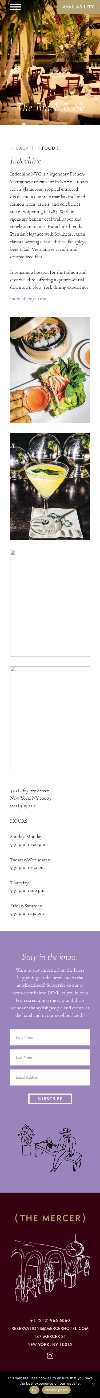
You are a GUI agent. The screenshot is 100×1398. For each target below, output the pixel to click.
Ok (34, 1390)
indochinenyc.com (28, 298)
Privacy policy (56, 1390)
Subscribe (50, 1098)
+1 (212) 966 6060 (50, 1320)
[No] (93, 1384)
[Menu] (15, 7)
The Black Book (50, 107)
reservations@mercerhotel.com (50, 1328)
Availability (78, 7)
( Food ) (48, 148)
